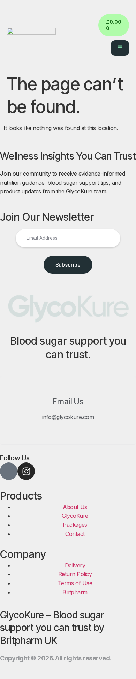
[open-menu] (120, 48)
